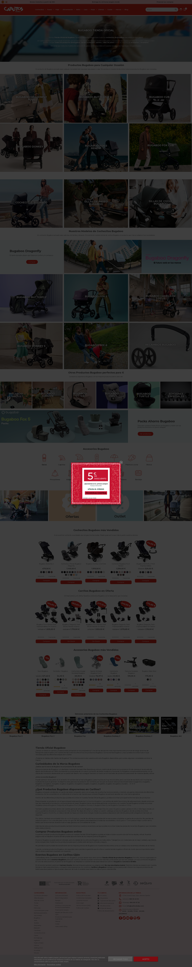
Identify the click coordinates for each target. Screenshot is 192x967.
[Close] (121, 462)
